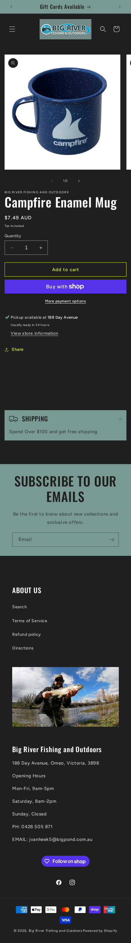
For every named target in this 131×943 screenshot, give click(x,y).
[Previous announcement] (11, 6)
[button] (12, 29)
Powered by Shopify (100, 931)
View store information (34, 333)
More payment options (65, 301)
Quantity (13, 236)
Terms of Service (30, 620)
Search (19, 606)
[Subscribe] (112, 540)
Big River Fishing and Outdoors (55, 931)
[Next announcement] (119, 6)
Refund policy (26, 634)
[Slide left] (52, 181)
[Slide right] (79, 181)
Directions (23, 648)
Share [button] (18, 349)
